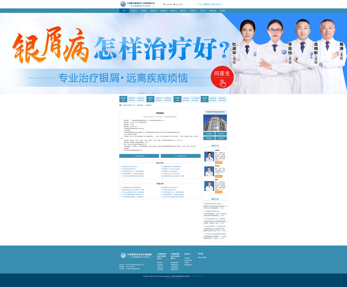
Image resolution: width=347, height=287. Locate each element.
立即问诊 (219, 162)
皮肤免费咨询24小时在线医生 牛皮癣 (173, 176)
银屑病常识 (183, 11)
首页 (124, 11)
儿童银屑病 (185, 98)
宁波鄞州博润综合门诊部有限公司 (161, 256)
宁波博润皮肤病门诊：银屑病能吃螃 (133, 171)
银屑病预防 (167, 100)
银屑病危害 (140, 100)
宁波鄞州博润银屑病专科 (197, 276)
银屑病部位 (204, 99)
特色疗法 (203, 11)
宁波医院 (209, 134)
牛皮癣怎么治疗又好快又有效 (171, 173)
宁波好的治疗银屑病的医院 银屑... (216, 234)
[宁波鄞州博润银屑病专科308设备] (173, 53)
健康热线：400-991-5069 (212, 4)
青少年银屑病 (195, 98)
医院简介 (160, 262)
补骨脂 (186, 262)
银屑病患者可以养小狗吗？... (214, 204)
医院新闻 (144, 11)
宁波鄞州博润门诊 (128, 105)
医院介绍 (134, 11)
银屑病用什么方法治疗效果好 (171, 169)
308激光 (187, 258)
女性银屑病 (194, 100)
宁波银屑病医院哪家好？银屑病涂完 (133, 197)
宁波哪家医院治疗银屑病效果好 (171, 166)
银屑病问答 (193, 11)
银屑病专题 (212, 11)
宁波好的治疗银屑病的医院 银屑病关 (133, 176)
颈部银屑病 (222, 98)
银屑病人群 (177, 99)
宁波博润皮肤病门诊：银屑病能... (215, 219)
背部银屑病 (213, 100)
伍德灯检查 (188, 260)
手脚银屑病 (222, 100)
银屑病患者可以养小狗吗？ (130, 166)
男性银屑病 (185, 100)
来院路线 (222, 11)
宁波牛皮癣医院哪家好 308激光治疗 (133, 194)
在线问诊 (221, 138)
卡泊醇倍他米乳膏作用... (212, 211)
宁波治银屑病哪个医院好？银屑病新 (133, 192)
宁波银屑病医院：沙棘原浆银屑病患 (133, 173)
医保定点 (221, 134)
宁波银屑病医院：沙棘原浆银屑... (215, 226)
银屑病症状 (173, 11)
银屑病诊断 (140, 98)
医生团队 (160, 265)
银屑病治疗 (153, 11)
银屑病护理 (158, 98)
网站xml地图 (202, 257)
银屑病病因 (163, 11)
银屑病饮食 (167, 98)
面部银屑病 (213, 98)
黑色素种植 (188, 265)
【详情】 (222, 160)
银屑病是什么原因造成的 (169, 171)
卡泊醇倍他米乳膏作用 (129, 169)
